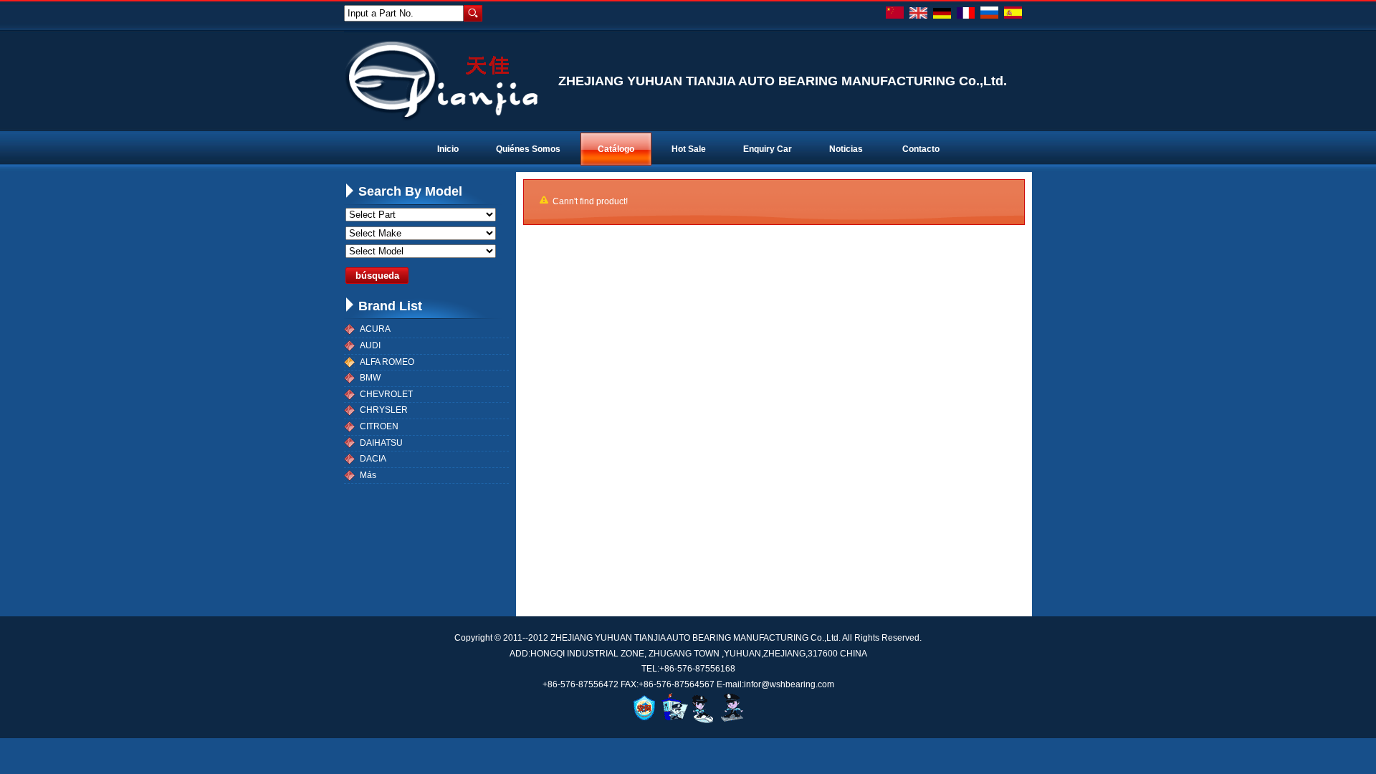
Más (368, 475)
